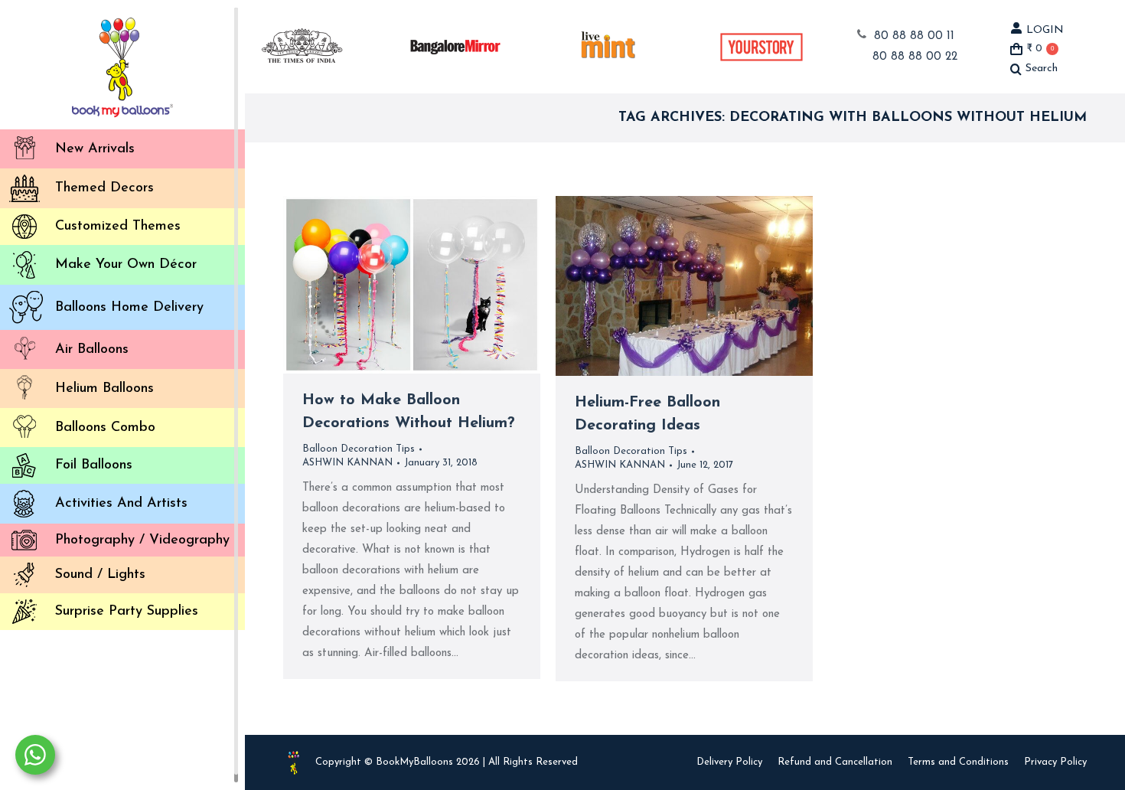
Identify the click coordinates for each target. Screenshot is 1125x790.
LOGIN (1045, 30)
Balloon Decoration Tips (358, 449)
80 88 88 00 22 (914, 57)
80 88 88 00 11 (914, 36)
